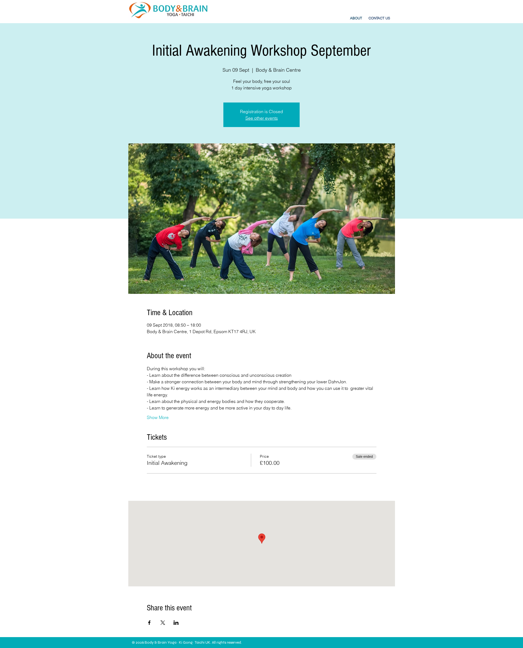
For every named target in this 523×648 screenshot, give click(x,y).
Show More (158, 417)
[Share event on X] (162, 622)
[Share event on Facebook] (149, 622)
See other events (261, 118)
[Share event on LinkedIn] (176, 622)
